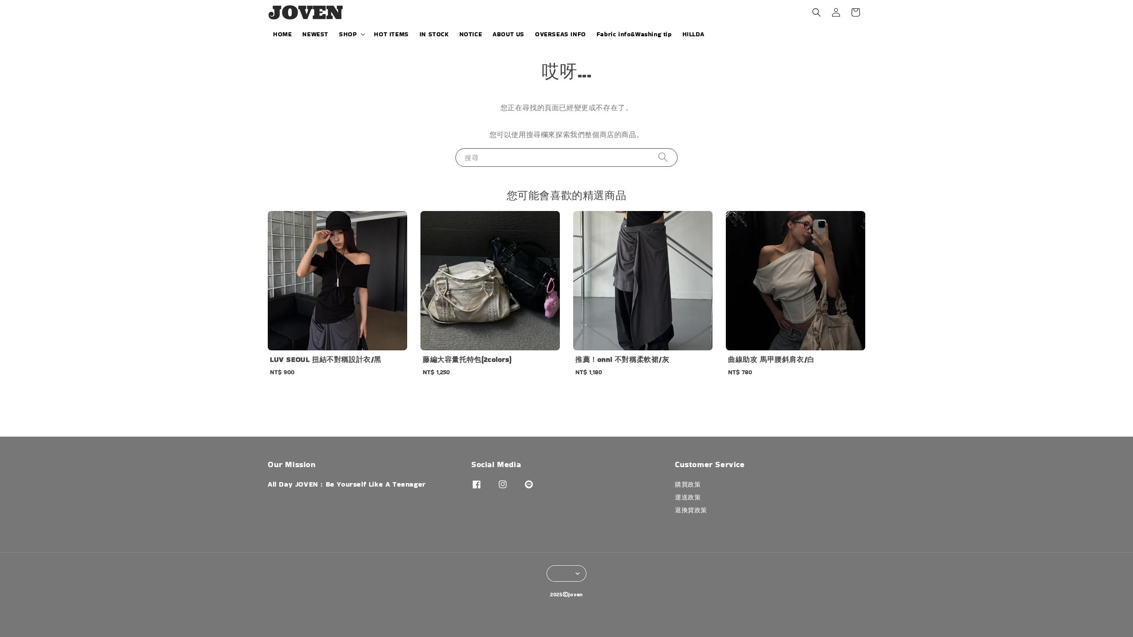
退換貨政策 (691, 510)
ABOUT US (508, 34)
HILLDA (693, 34)
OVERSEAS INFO (560, 34)
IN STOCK (434, 34)
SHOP (348, 34)
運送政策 (688, 497)
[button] (816, 12)
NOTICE (470, 34)
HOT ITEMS (391, 34)
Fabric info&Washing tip (634, 34)
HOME (282, 34)
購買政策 (688, 484)
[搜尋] (663, 157)
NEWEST (315, 34)
